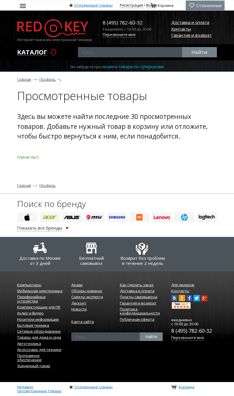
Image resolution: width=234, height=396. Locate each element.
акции (108, 66)
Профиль (47, 79)
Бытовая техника (33, 325)
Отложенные (208, 5)
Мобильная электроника (39, 290)
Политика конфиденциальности (140, 311)
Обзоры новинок (86, 290)
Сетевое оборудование (39, 331)
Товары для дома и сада (39, 337)
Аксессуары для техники (39, 349)
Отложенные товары (93, 5)
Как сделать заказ (137, 284)
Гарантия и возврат (191, 35)
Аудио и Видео (30, 313)
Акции (76, 284)
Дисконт (78, 303)
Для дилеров (182, 284)
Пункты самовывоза (138, 296)
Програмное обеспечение (29, 357)
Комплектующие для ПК (38, 307)
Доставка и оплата (190, 22)
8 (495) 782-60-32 (191, 330)
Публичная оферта (137, 319)
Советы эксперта (87, 296)
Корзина (166, 5)
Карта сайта (82, 321)
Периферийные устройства (31, 298)
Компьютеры (29, 284)
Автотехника (29, 343)
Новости (79, 309)
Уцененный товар (33, 365)
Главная (24, 79)
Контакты (181, 29)
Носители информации (38, 319)
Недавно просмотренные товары (39, 388)
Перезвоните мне (119, 34)
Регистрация (131, 5)
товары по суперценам (141, 66)
